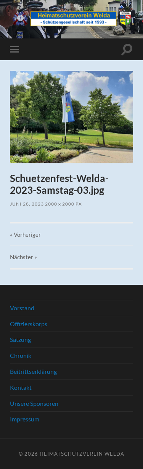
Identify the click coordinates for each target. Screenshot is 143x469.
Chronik (20, 355)
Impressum (24, 419)
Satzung (20, 339)
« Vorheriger (25, 234)
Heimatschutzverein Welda (82, 454)
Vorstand (22, 307)
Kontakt (21, 387)
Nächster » (23, 257)
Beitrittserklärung (33, 371)
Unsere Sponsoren (34, 403)
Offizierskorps (28, 323)
